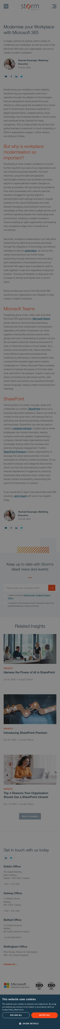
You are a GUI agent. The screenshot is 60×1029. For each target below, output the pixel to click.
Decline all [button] (16, 1015)
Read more (19, 1009)
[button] (30, 1023)
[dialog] (30, 1012)
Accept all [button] (44, 1015)
